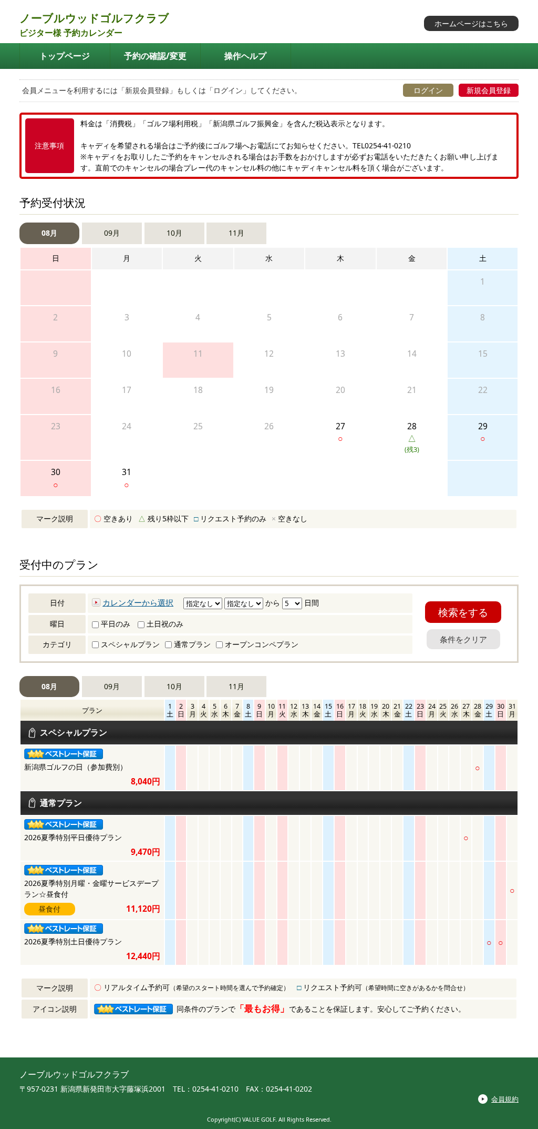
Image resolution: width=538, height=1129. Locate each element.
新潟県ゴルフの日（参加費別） (75, 767)
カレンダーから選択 (137, 602)
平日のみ (114, 624)
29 (483, 432)
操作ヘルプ (245, 56)
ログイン (428, 90)
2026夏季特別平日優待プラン (73, 837)
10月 (174, 233)
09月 (112, 233)
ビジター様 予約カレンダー (70, 32)
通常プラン (191, 644)
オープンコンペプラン (260, 644)
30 (55, 478)
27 (340, 432)
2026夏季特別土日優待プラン (73, 941)
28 (412, 437)
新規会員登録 (489, 90)
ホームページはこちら (471, 23)
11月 (236, 233)
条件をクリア (463, 639)
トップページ (64, 56)
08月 (49, 233)
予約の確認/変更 (155, 56)
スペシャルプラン (129, 644)
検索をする (463, 612)
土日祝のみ (163, 624)
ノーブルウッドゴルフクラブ (94, 18)
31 (126, 478)
